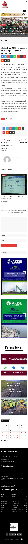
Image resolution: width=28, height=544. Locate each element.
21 (6, 435)
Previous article (5, 139)
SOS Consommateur (18, 509)
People (2, 505)
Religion (16, 507)
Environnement (4, 501)
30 (14, 437)
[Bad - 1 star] (1, 210)
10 (17, 430)
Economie (3, 499)
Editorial (16, 499)
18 (21, 432)
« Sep (2, 442)
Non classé (16, 503)
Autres (15, 494)
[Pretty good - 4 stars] (5, 210)
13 (2, 432)
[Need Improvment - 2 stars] (2, 210)
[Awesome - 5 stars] (6, 210)
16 (14, 432)
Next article (23, 139)
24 (17, 435)
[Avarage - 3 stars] (3, 210)
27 (2, 437)
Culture (15, 497)
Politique (8, 40)
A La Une (3, 40)
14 (6, 432)
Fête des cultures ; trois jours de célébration (11, 473)
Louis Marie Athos (17, 157)
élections (8, 118)
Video (2, 514)
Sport (2, 511)
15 (10, 432)
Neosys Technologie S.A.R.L (17, 539)
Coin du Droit (4, 497)
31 (17, 437)
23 (14, 435)
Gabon (12, 118)
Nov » (5, 442)
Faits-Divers (16, 501)
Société (2, 509)
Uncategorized (17, 511)
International (4, 503)
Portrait (2, 507)
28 (6, 437)
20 (2, 435)
